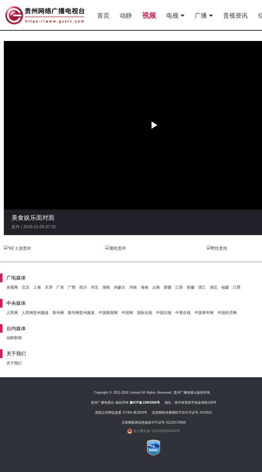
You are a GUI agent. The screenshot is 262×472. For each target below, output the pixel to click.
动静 (126, 15)
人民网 (12, 312)
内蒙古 (119, 287)
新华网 (58, 312)
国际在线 (144, 312)
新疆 (167, 287)
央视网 (12, 287)
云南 (156, 287)
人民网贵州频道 (35, 312)
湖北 (213, 287)
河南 (133, 287)
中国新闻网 (108, 312)
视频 (149, 15)
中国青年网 (204, 312)
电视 (173, 15)
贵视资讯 (235, 15)
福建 (225, 287)
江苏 (179, 287)
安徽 (190, 287)
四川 (83, 287)
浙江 (202, 287)
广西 (71, 287)
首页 (103, 15)
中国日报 (163, 312)
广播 (202, 15)
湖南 (106, 287)
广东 (60, 287)
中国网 (127, 312)
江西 (237, 287)
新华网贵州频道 (81, 312)
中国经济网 (227, 312)
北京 (25, 287)
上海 (37, 287)
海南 (144, 287)
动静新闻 (14, 337)
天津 (48, 287)
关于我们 (14, 363)
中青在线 (183, 312)
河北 (95, 287)
